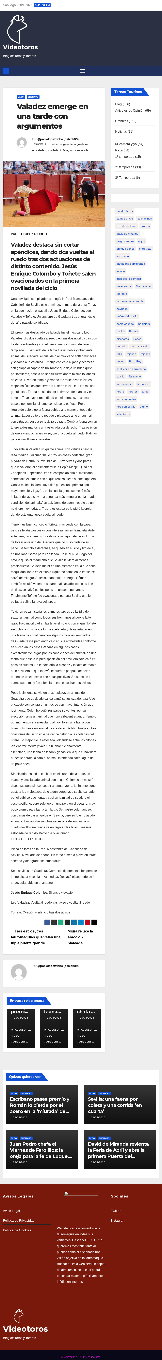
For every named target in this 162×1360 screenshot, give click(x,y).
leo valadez (39, 150)
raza (119, 353)
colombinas (145, 218)
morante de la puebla (130, 301)
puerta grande (140, 346)
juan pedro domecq (129, 278)
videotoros (123, 414)
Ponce (137, 338)
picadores (123, 338)
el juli (141, 241)
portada (121, 346)
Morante (122, 293)
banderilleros (125, 211)
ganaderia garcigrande (131, 263)
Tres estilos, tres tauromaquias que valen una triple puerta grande (36, 937)
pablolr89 (144, 323)
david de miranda (127, 233)
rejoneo (131, 353)
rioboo (120, 361)
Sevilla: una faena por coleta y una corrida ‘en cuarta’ (115, 1105)
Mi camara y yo (126, 144)
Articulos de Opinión (129, 110)
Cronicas (33, 97)
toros (145, 391)
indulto (121, 271)
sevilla (120, 376)
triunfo (144, 406)
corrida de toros (126, 226)
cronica (145, 226)
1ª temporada (124, 156)
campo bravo (125, 218)
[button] (157, 70)
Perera (133, 331)
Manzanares (144, 286)
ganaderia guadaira (75, 144)
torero (120, 391)
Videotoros (20, 47)
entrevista (145, 248)
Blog (21, 97)
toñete (64, 150)
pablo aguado (125, 323)
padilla (121, 331)
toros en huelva (126, 399)
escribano (123, 256)
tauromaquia (124, 384)
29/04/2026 (21, 1017)
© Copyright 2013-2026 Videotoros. (81, 1356)
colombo (56, 144)
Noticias (121, 131)
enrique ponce (126, 248)
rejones (145, 353)
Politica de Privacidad (18, 1220)
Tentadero (143, 384)
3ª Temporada (125, 177)
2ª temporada (124, 167)
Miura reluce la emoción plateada (80, 937)
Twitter (116, 1211)
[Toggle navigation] (82, 70)
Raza (119, 150)
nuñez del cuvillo (127, 316)
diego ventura (125, 241)
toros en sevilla (79, 150)
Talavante (135, 376)
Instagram (118, 1220)
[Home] (6, 71)
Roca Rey (135, 361)
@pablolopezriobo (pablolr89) (57, 139)
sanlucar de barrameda (131, 369)
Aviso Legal (11, 1211)
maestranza (124, 286)
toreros (133, 391)
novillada (52, 150)
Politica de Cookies (17, 1230)
